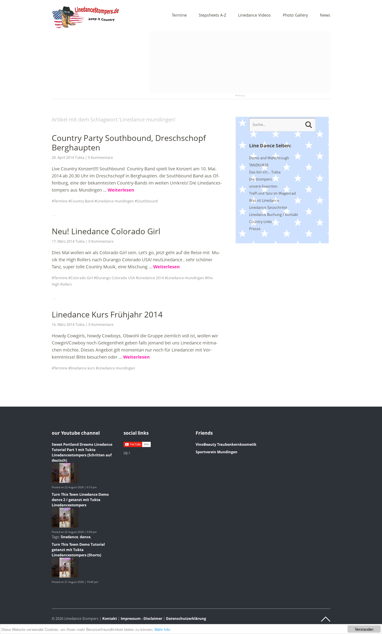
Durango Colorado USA (115, 277)
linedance (69, 536)
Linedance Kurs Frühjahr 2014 (107, 314)
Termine (179, 15)
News (325, 15)
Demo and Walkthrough (269, 158)
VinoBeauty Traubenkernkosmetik (226, 444)
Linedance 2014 (151, 277)
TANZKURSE (259, 165)
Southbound (147, 201)
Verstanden (364, 629)
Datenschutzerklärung (186, 618)
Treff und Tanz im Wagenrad (272, 193)
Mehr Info (162, 629)
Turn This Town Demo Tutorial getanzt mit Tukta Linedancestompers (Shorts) (78, 549)
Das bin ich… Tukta (265, 172)
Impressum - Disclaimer (141, 618)
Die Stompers (260, 179)
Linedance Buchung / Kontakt (273, 214)
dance (85, 536)
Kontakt (109, 618)
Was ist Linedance (264, 200)
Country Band (82, 201)
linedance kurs (83, 368)
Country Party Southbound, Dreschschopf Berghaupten (129, 143)
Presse (254, 228)
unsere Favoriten (263, 186)
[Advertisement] (239, 62)
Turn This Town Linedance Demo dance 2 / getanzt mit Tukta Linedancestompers (80, 499)
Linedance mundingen (115, 201)
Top (325, 619)
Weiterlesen (121, 190)
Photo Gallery (295, 15)
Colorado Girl (82, 277)
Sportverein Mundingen (216, 452)
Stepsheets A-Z (212, 15)
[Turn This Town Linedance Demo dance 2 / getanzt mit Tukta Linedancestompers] (65, 526)
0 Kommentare (100, 157)
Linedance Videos (254, 15)
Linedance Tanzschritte (268, 207)
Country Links (260, 221)
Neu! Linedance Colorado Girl (106, 231)
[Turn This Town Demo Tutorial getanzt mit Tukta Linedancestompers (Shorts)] (65, 576)
